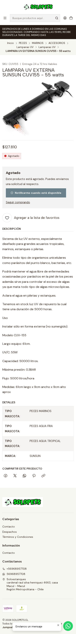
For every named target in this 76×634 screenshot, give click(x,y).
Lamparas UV (25, 47)
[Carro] (71, 18)
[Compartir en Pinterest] (34, 475)
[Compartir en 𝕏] (15, 475)
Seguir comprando (18, 202)
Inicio (10, 43)
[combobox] (35, 18)
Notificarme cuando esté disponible (38, 192)
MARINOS (37, 43)
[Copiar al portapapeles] (43, 475)
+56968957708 (17, 568)
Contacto (8, 526)
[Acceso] (65, 18)
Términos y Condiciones (17, 537)
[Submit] (56, 18)
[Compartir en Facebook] (5, 475)
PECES (23, 43)
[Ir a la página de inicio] (38, 7)
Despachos (9, 532)
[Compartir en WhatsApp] (24, 475)
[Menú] (5, 18)
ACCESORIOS (57, 43)
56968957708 (16, 574)
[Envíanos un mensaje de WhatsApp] (68, 626)
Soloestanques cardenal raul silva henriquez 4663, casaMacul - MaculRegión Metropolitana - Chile (32, 584)
